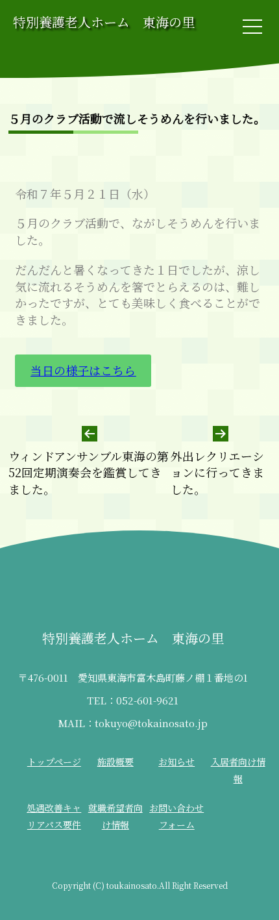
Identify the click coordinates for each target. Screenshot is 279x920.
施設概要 (115, 761)
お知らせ (176, 761)
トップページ (54, 761)
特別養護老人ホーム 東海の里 (104, 21)
